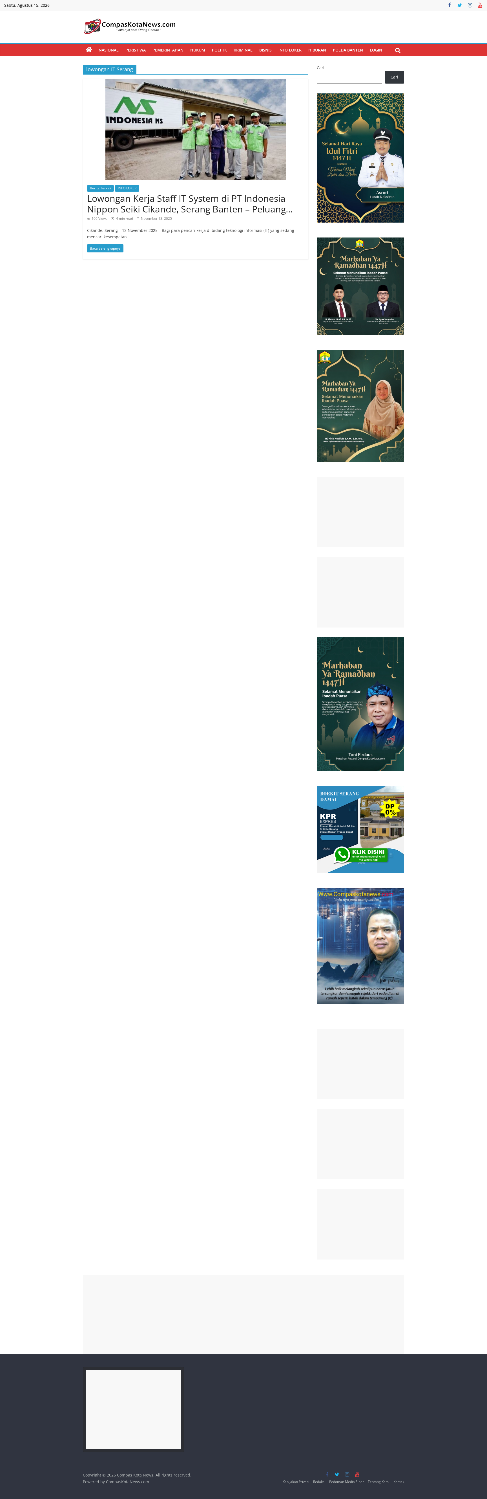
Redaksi (319, 1481)
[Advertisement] (360, 512)
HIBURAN (317, 50)
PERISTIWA (135, 50)
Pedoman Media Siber (346, 1481)
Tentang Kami (378, 1481)
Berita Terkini (100, 188)
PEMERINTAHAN (167, 50)
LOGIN (376, 50)
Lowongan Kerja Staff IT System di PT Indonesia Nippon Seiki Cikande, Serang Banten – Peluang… (190, 203)
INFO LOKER (290, 50)
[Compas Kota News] (89, 50)
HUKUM (197, 50)
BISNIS (265, 50)
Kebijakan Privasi (296, 1481)
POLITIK (219, 50)
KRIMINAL (243, 50)
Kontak (398, 1481)
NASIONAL (109, 50)
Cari (320, 67)
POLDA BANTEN (348, 50)
